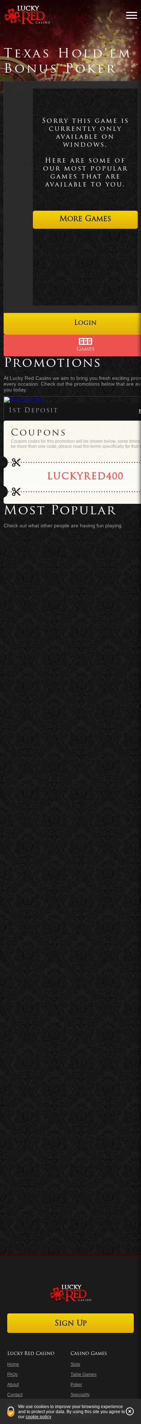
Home (13, 1364)
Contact (14, 1394)
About (13, 1384)
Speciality (80, 1394)
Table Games (83, 1374)
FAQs (12, 1374)
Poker (76, 1384)
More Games (85, 219)
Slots (75, 1364)
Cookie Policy (38, 1416)
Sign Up (71, 1324)
